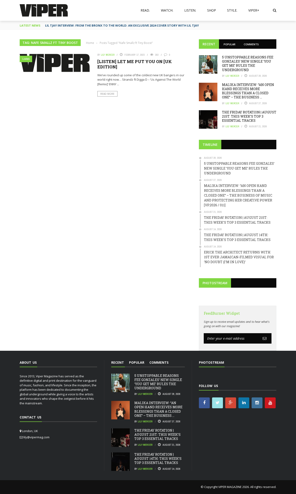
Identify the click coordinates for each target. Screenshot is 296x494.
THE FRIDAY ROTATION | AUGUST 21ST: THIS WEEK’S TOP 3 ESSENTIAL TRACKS (249, 116)
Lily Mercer (107, 54)
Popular (229, 44)
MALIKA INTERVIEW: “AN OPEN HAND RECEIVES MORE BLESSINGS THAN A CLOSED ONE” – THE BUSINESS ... (248, 91)
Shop (211, 10)
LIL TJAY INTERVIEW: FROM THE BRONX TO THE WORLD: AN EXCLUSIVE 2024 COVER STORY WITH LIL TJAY (122, 25)
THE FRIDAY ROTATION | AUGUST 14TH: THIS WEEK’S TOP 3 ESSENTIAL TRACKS (158, 458)
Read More (107, 93)
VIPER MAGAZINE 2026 (233, 487)
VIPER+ (253, 10)
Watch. (167, 10)
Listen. (190, 10)
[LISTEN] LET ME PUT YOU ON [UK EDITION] (134, 64)
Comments (251, 44)
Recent (209, 44)
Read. (145, 10)
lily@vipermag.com (36, 437)
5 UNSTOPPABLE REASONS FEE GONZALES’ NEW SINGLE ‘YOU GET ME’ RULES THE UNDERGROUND (247, 63)
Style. (232, 10)
